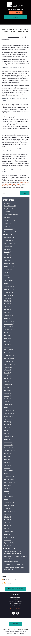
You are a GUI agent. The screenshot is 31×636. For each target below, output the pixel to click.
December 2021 (8, 286)
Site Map (12, 631)
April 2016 (6, 465)
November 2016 (8, 445)
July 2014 (6, 517)
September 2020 (8, 330)
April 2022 (6, 275)
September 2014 (8, 511)
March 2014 (7, 528)
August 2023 (7, 246)
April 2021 (6, 309)
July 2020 (6, 335)
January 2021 (7, 318)
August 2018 (7, 387)
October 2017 (7, 416)
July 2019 (6, 370)
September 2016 (8, 450)
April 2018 (6, 399)
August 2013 (7, 546)
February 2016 (8, 471)
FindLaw (22, 633)
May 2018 (6, 396)
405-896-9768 (17, 604)
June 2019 (7, 373)
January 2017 (7, 439)
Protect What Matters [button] (16, 589)
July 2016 (6, 456)
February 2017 (8, 436)
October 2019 (7, 361)
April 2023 (6, 258)
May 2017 (6, 427)
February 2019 (8, 384)
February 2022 (8, 281)
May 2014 (6, 522)
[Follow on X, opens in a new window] (13, 613)
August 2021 (7, 298)
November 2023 (8, 237)
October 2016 (7, 448)
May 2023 (6, 255)
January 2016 (7, 474)
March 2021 (7, 312)
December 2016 (8, 442)
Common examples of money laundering (15, 564)
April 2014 (6, 525)
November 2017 (8, 413)
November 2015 (8, 479)
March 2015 (7, 494)
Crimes (6, 203)
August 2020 (7, 332)
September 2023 (8, 243)
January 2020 (7, 353)
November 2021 (8, 289)
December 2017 (8, 410)
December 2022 (8, 269)
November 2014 (8, 505)
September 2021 (8, 295)
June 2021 (7, 304)
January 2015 (7, 499)
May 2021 (6, 306)
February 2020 (8, 350)
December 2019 (8, 355)
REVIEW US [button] (15, 624)
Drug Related (7, 212)
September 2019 (8, 364)
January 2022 (7, 283)
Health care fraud (8, 220)
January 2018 (7, 407)
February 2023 (8, 263)
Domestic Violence (9, 206)
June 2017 (7, 425)
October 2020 (7, 327)
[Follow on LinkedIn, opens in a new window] (17, 613)
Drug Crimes (7, 209)
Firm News (7, 217)
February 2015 (8, 497)
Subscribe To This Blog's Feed (10, 580)
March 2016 (7, 468)
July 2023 (6, 249)
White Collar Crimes (9, 232)
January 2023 (7, 266)
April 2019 (6, 378)
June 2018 (7, 393)
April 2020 (6, 344)
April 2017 (6, 430)
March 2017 (7, 433)
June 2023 (7, 252)
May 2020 (6, 341)
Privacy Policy (18, 631)
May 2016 (6, 462)
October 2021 (7, 292)
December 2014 (8, 502)
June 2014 (7, 520)
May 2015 (6, 488)
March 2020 (7, 347)
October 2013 (7, 540)
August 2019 (7, 367)
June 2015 (7, 485)
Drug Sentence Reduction (11, 214)
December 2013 (8, 537)
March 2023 (7, 260)
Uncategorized (5, 39)
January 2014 (7, 534)
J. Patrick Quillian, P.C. (13, 37)
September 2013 (8, 543)
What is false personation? (11, 561)
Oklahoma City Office (15, 609)
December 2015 (8, 476)
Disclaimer (6, 631)
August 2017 (7, 419)
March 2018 (7, 402)
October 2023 (7, 240)
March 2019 (7, 381)
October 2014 (7, 508)
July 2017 (6, 422)
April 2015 (6, 491)
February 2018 (8, 404)
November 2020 (8, 324)
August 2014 (7, 514)
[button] (15, 17)
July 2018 (6, 390)
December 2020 (8, 321)
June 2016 (7, 459)
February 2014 (8, 531)
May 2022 (6, 272)
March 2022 (7, 278)
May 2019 (6, 376)
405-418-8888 (16, 12)
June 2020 (7, 338)
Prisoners (6, 226)
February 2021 (8, 315)
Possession (7, 223)
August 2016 (7, 453)
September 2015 (8, 482)
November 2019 (8, 358)
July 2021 (6, 301)
